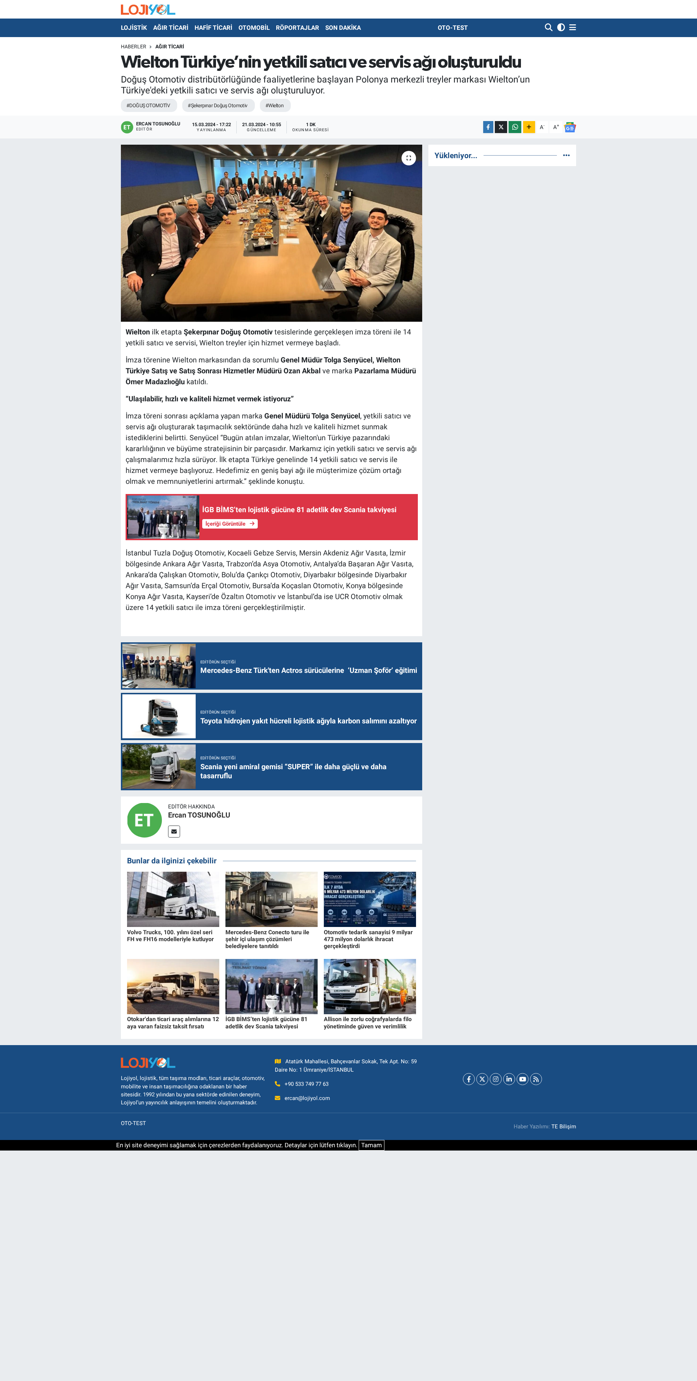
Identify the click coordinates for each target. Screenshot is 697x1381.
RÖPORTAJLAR (297, 27)
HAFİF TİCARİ (213, 27)
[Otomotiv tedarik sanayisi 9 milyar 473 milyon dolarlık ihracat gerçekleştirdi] (370, 899)
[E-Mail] (174, 832)
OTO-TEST (453, 27)
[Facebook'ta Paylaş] (488, 127)
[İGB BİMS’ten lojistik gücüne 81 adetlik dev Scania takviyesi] (271, 985)
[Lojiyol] (148, 9)
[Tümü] (566, 155)
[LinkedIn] (509, 1079)
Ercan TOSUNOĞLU (199, 815)
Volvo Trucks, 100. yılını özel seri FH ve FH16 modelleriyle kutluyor (170, 936)
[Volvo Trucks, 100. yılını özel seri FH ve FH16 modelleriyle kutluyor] (173, 899)
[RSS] (536, 1079)
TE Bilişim (563, 1126)
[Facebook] (469, 1079)
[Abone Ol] (570, 127)
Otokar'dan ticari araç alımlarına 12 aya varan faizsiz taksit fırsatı (173, 1022)
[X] (482, 1079)
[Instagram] (496, 1079)
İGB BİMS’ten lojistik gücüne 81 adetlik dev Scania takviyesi (266, 1022)
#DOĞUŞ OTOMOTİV (148, 105)
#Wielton (274, 105)
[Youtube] (523, 1079)
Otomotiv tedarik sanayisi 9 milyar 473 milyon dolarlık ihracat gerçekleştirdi (368, 939)
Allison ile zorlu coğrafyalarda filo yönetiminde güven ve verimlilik (368, 1022)
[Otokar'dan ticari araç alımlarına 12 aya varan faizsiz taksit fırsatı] (173, 985)
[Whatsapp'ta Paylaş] (515, 127)
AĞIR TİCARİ (170, 27)
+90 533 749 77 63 (307, 1084)
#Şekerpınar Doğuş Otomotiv (217, 105)
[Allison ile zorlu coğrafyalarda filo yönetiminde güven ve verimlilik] (370, 985)
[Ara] (549, 28)
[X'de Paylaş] (501, 127)
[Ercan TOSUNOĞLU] (144, 819)
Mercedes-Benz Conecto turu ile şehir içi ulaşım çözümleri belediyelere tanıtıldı (267, 939)
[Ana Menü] (571, 28)
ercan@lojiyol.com (307, 1098)
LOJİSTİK (134, 27)
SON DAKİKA (343, 27)
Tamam (371, 1145)
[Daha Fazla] (529, 127)
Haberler (133, 46)
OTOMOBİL (254, 27)
